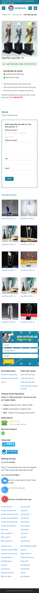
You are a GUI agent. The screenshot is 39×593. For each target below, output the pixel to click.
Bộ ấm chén (24, 561)
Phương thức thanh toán (9, 378)
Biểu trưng (4, 529)
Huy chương (5, 569)
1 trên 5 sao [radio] (6, 133)
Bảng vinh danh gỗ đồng (9, 550)
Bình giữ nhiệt (25, 565)
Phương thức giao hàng (9, 374)
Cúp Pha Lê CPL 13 (8, 244)
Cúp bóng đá (25, 529)
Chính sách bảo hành (28, 382)
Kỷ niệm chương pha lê (8, 510)
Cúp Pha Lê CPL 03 (8, 219)
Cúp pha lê (24, 510)
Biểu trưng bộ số (6, 541)
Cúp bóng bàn (25, 526)
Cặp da (23, 573)
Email (7, 168)
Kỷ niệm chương (6, 507)
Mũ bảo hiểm (25, 569)
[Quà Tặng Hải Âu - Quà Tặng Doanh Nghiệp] (17, 8)
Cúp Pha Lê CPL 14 (8, 296)
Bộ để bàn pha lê (6, 561)
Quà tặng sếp (25, 576)
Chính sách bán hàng (28, 374)
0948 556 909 (17, 97)
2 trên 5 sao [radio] (9, 133)
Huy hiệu (4, 565)
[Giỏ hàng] (35, 8)
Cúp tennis (24, 533)
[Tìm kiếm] (30, 8)
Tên (7, 158)
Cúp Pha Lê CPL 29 (27, 322)
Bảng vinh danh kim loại (9, 553)
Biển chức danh (6, 576)
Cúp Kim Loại (17, 15)
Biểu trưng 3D (5, 537)
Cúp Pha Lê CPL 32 (27, 219)
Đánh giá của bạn (11, 130)
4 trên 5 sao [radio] (22, 133)
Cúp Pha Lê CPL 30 (27, 244)
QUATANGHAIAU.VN (25, 591)
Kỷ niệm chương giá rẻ (8, 526)
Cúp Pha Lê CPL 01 (8, 322)
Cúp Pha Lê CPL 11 (27, 296)
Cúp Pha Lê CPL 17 (8, 270)
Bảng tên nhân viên (7, 573)
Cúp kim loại (25, 518)
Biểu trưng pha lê (6, 533)
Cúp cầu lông (25, 541)
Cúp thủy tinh (25, 514)
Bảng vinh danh (6, 546)
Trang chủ (6, 15)
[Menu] (3, 8)
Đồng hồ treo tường (27, 557)
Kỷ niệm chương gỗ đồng (9, 518)
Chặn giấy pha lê (6, 557)
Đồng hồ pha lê (26, 553)
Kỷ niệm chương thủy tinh (9, 514)
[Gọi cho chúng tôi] (3, 433)
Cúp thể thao (25, 522)
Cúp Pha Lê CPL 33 (27, 270)
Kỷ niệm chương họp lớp (9, 522)
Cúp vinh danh (25, 507)
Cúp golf (23, 537)
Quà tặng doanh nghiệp (28, 546)
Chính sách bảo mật (27, 378)
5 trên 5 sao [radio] (9, 137)
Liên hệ (3, 382)
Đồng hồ (23, 550)
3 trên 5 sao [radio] (15, 133)
